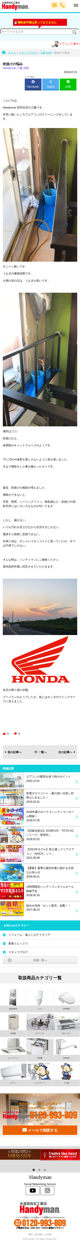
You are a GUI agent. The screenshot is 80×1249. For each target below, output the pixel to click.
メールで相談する (42, 1130)
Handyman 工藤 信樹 (16, 68)
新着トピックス (18, 943)
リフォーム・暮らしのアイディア (29, 934)
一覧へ (42, 752)
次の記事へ (65, 752)
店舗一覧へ (40, 960)
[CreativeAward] (60, 1154)
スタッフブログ (18, 952)
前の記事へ (15, 752)
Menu (70, 3)
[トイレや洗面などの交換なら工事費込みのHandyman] (40, 1208)
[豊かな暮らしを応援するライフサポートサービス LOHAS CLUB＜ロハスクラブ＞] (20, 1154)
